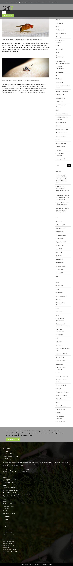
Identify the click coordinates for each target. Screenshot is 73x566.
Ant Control (59, 23)
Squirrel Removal (61, 143)
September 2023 (61, 228)
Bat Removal (60, 30)
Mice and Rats (60, 94)
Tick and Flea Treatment (60, 154)
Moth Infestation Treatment (61, 106)
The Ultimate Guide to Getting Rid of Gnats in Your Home (20, 80)
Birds (57, 52)
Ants (57, 26)
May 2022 (59, 252)
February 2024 (60, 225)
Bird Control (59, 49)
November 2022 (61, 235)
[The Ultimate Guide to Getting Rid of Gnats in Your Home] (25, 67)
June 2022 (59, 249)
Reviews (58, 126)
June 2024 (59, 221)
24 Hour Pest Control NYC (10, 490)
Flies (57, 75)
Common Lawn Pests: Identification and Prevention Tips (62, 210)
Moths (58, 110)
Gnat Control (59, 82)
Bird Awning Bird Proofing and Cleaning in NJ (16, 494)
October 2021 (60, 269)
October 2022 (60, 238)
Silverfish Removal (61, 133)
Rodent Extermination (62, 129)
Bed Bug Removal (61, 33)
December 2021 (61, 266)
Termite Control (60, 146)
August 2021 (60, 273)
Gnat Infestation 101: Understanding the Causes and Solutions (22, 40)
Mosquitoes (59, 101)
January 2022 (60, 262)
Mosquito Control (61, 98)
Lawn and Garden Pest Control (63, 87)
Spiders (58, 140)
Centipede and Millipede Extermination (63, 62)
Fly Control (59, 79)
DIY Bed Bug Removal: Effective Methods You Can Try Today (62, 197)
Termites (58, 150)
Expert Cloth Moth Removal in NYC (13, 496)
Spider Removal (60, 136)
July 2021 (59, 276)
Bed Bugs (59, 37)
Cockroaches (59, 72)
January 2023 (60, 231)
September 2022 (61, 242)
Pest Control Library (62, 114)
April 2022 (59, 256)
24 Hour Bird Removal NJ (10, 492)
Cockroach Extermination (60, 67)
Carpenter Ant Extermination (60, 57)
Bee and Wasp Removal (60, 41)
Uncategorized (60, 159)
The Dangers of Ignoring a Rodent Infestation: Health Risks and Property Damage (61, 179)
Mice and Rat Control (62, 91)
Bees (57, 45)
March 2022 (59, 259)
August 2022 (60, 245)
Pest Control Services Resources (62, 118)
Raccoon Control (61, 122)
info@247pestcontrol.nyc (51, 2)
